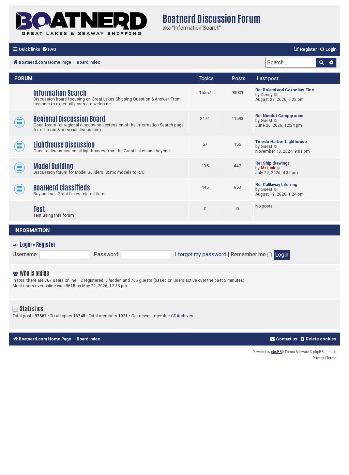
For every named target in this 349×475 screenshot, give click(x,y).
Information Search (60, 92)
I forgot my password (200, 254)
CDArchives (182, 315)
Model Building (53, 165)
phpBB (276, 352)
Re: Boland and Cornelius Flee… (286, 90)
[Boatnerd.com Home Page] (84, 24)
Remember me (249, 254)
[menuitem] (49, 49)
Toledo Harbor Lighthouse (281, 141)
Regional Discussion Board (69, 118)
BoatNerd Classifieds (61, 186)
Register (46, 244)
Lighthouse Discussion (64, 144)
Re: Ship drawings (272, 163)
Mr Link (268, 168)
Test (39, 208)
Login (26, 244)
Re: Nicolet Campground (279, 115)
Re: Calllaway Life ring (276, 184)
